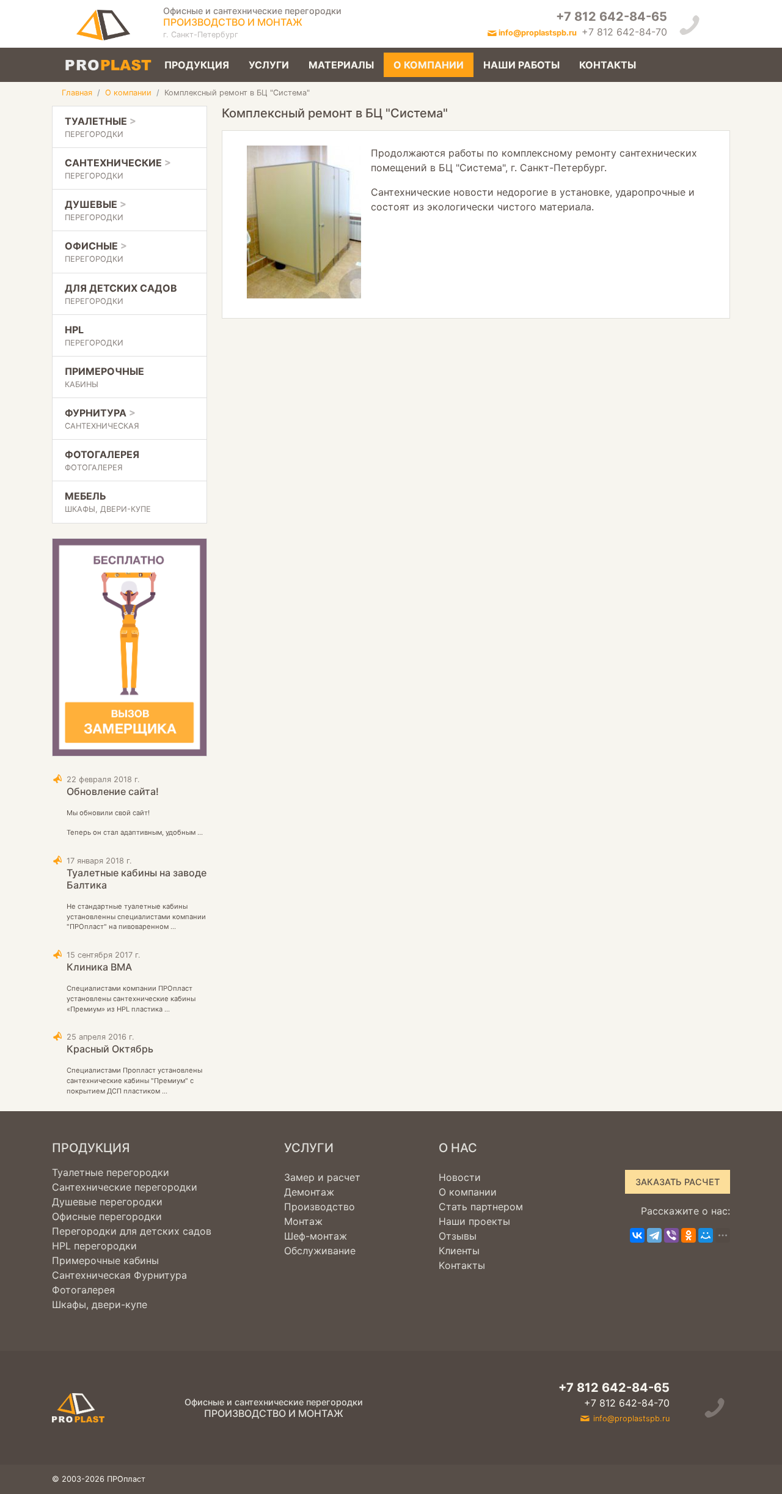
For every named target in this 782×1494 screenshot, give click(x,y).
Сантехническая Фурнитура (119, 1275)
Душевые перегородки (107, 1202)
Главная (77, 92)
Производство (319, 1206)
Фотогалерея (83, 1290)
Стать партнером (481, 1206)
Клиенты (459, 1250)
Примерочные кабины (105, 1260)
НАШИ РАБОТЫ (521, 65)
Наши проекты (474, 1221)
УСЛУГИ (269, 65)
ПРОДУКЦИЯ (196, 65)
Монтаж (303, 1221)
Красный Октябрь (110, 1049)
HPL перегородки (94, 1246)
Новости (460, 1177)
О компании (128, 92)
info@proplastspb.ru (538, 32)
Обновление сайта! (113, 791)
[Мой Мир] (705, 1235)
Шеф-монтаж (315, 1236)
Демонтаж (309, 1192)
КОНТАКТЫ (607, 65)
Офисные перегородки (107, 1216)
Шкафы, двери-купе (99, 1304)
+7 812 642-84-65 (611, 16)
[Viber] (671, 1235)
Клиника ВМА (99, 967)
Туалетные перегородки (110, 1172)
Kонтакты (462, 1265)
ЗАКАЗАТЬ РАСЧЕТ (677, 1182)
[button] (129, 127)
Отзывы (458, 1236)
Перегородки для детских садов (131, 1231)
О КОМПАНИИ (428, 65)
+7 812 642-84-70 (624, 32)
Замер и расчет (322, 1177)
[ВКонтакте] (637, 1235)
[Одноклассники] (688, 1235)
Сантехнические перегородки (124, 1187)
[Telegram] (654, 1235)
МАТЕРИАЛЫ (341, 65)
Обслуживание (320, 1250)
